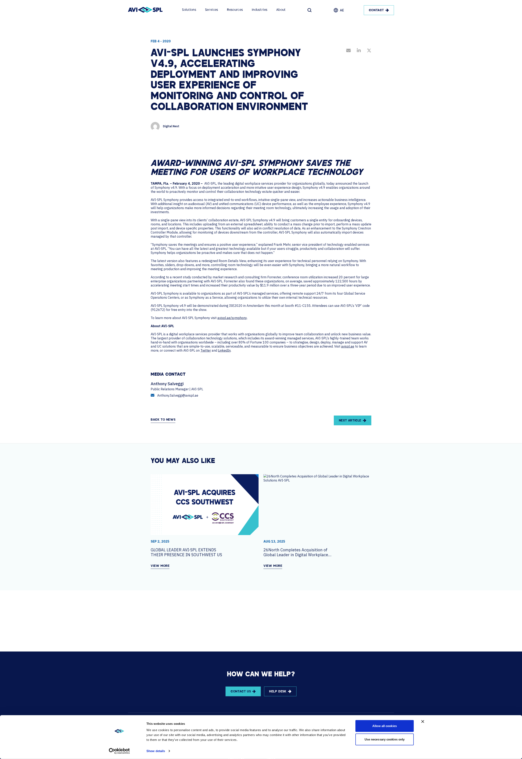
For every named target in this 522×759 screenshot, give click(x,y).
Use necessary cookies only (385, 739)
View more (160, 566)
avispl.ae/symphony (232, 318)
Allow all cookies (384, 726)
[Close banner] (422, 721)
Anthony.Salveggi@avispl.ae (177, 395)
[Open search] (309, 10)
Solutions (189, 10)
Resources (235, 10)
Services (211, 10)
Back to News (163, 419)
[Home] (145, 10)
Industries (259, 10)
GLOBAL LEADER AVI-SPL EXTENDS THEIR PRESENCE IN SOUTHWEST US (186, 552)
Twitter (205, 350)
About (281, 10)
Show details (155, 751)
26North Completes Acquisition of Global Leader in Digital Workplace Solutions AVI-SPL (295, 552)
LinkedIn (224, 350)
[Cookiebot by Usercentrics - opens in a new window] (119, 751)
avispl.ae (347, 346)
